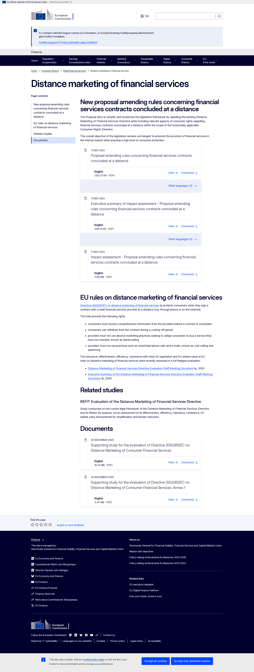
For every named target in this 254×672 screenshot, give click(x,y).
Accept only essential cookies (192, 661)
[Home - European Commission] (55, 15)
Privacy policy (117, 640)
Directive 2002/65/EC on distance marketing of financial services (119, 305)
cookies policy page (93, 659)
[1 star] (32, 524)
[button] (173, 173)
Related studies (43, 133)
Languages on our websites (77, 640)
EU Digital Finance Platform (143, 590)
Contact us (109, 635)
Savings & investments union (79, 60)
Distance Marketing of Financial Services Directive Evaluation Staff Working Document (140, 368)
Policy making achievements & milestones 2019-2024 (157, 563)
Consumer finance (50, 71)
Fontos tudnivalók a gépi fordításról (78, 42)
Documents (40, 140)
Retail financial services (74, 71)
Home (34, 60)
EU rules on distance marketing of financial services (52, 125)
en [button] (147, 16)
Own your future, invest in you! (145, 596)
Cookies (101, 640)
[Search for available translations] (160, 305)
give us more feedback (72, 525)
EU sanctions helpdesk (141, 584)
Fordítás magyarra (48, 42)
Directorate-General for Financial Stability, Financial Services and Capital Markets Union (175, 545)
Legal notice (136, 640)
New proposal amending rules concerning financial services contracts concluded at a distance (51, 110)
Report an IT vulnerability (44, 640)
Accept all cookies (155, 661)
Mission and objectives (141, 551)
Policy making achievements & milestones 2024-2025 (157, 557)
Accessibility (154, 640)
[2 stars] (34, 524)
